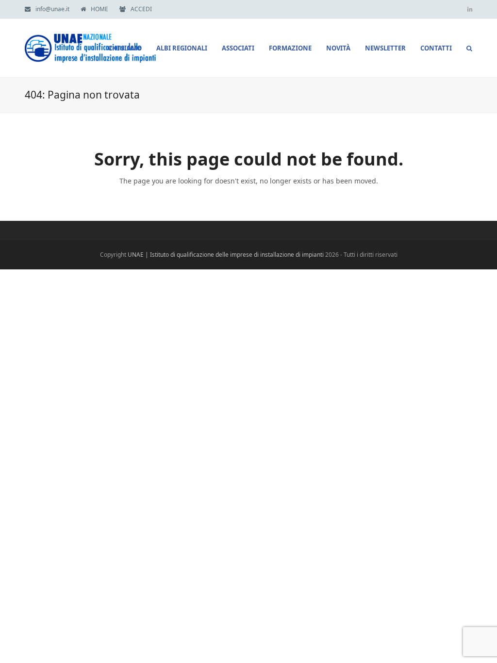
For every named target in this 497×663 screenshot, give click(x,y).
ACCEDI (141, 9)
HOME (99, 9)
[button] (469, 48)
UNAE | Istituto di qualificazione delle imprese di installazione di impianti (226, 254)
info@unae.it (52, 9)
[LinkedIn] (469, 9)
